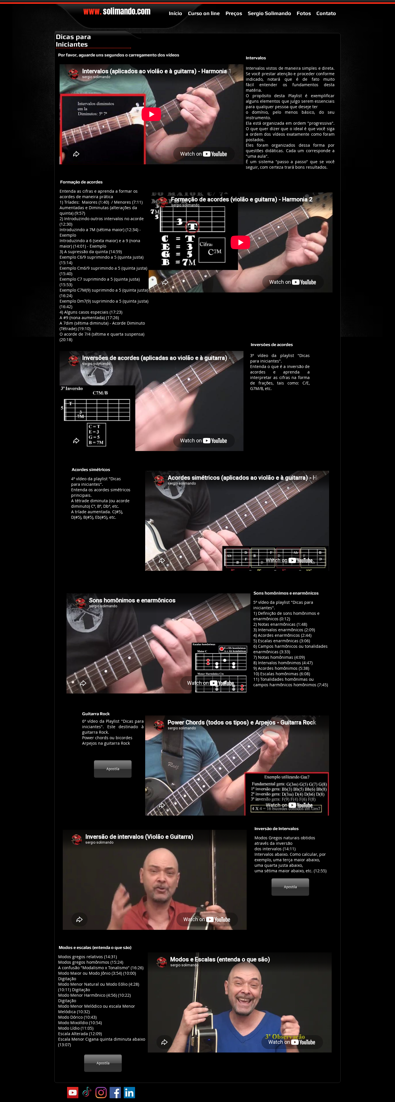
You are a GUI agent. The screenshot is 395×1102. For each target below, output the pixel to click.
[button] (256, 57)
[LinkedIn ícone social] (129, 1092)
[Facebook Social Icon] (115, 1092)
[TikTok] (87, 1092)
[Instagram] (101, 1092)
